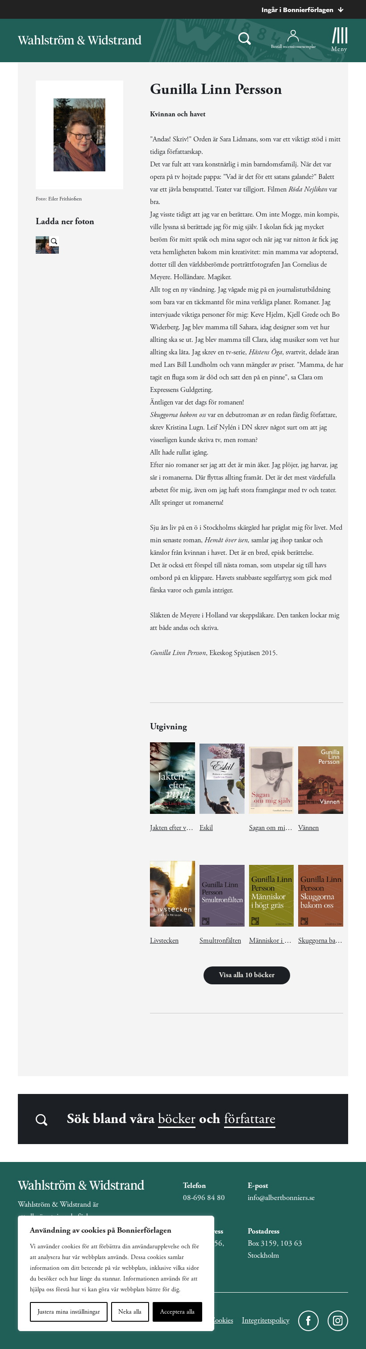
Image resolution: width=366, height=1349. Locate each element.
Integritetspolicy (265, 1320)
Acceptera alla (177, 1312)
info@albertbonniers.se (281, 1198)
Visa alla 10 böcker (246, 975)
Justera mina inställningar (68, 1312)
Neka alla (129, 1312)
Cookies (221, 1320)
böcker (176, 1119)
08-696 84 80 (204, 1198)
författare (249, 1119)
